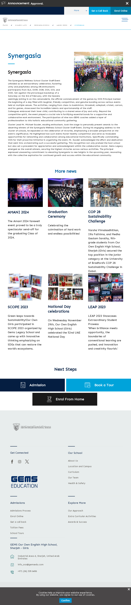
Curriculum (73, 472)
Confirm (65, 600)
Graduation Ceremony (57, 214)
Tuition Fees (16, 527)
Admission (38, 385)
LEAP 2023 (97, 307)
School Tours (17, 533)
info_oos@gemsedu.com (30, 564)
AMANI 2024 (18, 212)
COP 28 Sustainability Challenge (99, 216)
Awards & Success (77, 522)
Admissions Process (20, 511)
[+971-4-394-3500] (12, 574)
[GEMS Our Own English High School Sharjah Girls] (15, 20)
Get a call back (18, 522)
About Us (73, 461)
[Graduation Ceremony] (65, 192)
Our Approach (75, 511)
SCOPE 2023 (18, 307)
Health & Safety (76, 483)
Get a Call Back (99, 11)
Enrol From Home (70, 399)
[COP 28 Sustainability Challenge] (105, 192)
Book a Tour (104, 385)
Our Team (73, 478)
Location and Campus (79, 466)
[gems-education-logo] (24, 482)
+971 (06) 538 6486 (27, 571)
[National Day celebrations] (65, 287)
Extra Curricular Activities (82, 516)
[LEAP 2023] (105, 287)
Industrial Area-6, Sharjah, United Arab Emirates (39, 557)
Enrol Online (120, 11)
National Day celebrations (59, 308)
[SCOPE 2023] (25, 287)
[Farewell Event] (25, 192)
